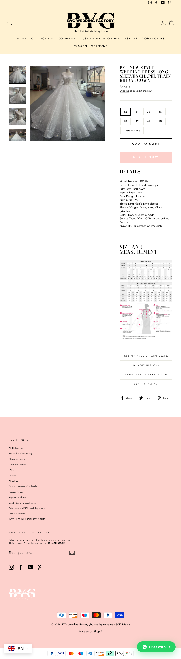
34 (137, 112)
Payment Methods (90, 46)
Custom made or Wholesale (23, 486)
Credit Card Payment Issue (146, 374)
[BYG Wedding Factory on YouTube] (30, 567)
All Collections (16, 448)
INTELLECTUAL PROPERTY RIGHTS (27, 519)
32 (125, 112)
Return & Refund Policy (20, 453)
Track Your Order (17, 464)
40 (125, 121)
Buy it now (146, 157)
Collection (42, 38)
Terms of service (17, 513)
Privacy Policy (16, 492)
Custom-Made (132, 131)
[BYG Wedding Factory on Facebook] (20, 567)
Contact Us (153, 38)
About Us (13, 481)
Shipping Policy (17, 459)
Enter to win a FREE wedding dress (27, 508)
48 (160, 121)
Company (67, 38)
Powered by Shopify (90, 631)
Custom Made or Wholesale (146, 355)
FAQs (11, 470)
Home (22, 38)
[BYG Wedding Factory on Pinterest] (39, 567)
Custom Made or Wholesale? (109, 38)
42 (137, 121)
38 (160, 112)
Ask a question (146, 384)
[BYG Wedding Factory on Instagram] (11, 567)
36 (148, 112)
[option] (67, 103)
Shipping (124, 90)
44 (148, 121)
